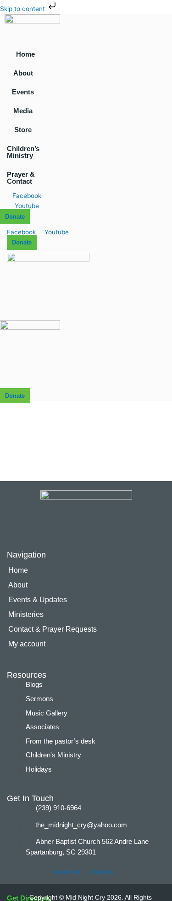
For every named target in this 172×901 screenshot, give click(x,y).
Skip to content (23, 8)
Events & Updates (37, 600)
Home (25, 54)
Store (23, 130)
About (23, 73)
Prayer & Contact (21, 177)
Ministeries (26, 614)
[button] (25, 73)
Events (23, 92)
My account (26, 644)
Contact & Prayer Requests (52, 629)
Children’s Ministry (23, 152)
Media (23, 111)
